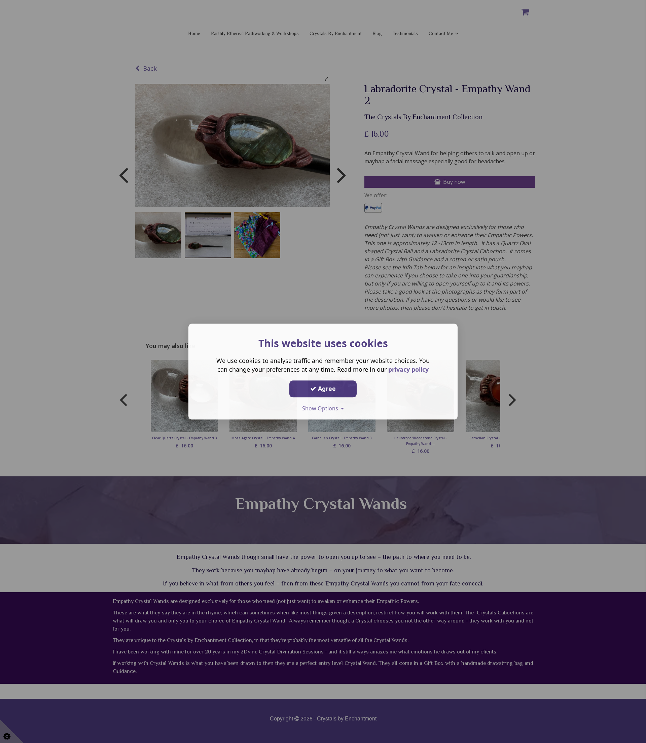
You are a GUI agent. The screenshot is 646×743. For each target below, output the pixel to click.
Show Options (321, 408)
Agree (326, 388)
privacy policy (408, 369)
